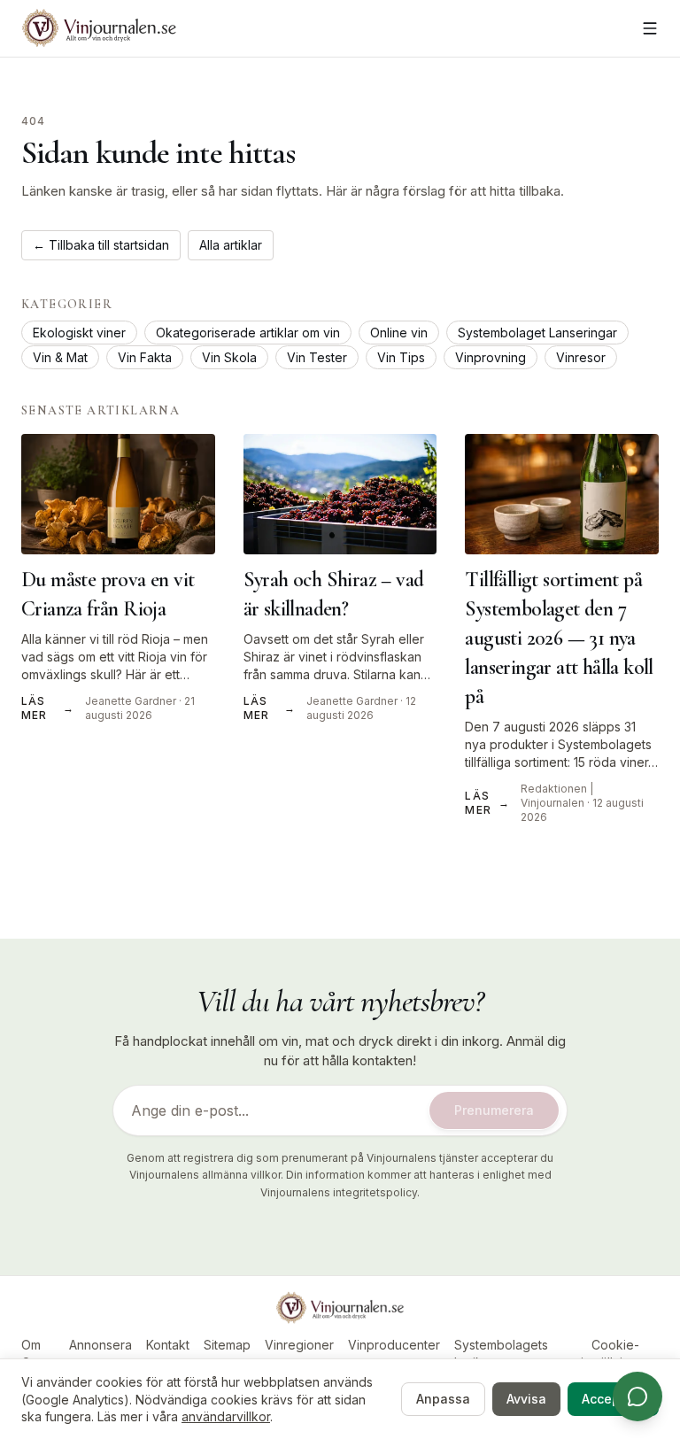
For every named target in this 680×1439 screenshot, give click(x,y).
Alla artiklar (230, 244)
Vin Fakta (145, 357)
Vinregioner (299, 1344)
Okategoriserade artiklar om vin (248, 332)
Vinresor (581, 357)
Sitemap (227, 1344)
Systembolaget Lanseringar (537, 332)
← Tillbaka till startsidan (101, 244)
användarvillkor (226, 1416)
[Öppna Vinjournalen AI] (637, 1396)
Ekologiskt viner (79, 332)
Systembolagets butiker (501, 1353)
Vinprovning (490, 357)
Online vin (399, 332)
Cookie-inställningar (615, 1353)
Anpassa (443, 1398)
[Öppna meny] (650, 28)
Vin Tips (401, 357)
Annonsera (100, 1344)
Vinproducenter (394, 1344)
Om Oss (32, 1353)
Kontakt (167, 1344)
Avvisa (526, 1398)
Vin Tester (317, 357)
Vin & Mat (60, 357)
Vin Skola (229, 357)
